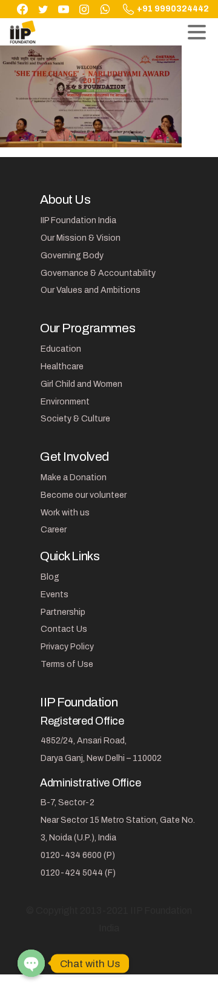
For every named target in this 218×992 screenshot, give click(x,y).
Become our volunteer (84, 495)
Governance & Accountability (98, 273)
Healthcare (62, 366)
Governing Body (72, 255)
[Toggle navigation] (197, 32)
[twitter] (43, 9)
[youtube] (63, 9)
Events (54, 594)
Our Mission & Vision (81, 238)
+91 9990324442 (173, 9)
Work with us (65, 512)
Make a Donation (74, 477)
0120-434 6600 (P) (78, 855)
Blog (50, 576)
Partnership (63, 612)
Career (54, 529)
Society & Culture (75, 418)
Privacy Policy (67, 646)
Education (61, 349)
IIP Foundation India (78, 220)
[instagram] (84, 9)
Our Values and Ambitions (90, 290)
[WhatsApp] (104, 9)
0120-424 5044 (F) (78, 872)
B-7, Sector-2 (67, 802)
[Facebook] (22, 9)
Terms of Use (67, 664)
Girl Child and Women (81, 384)
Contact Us (64, 629)
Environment (65, 401)
